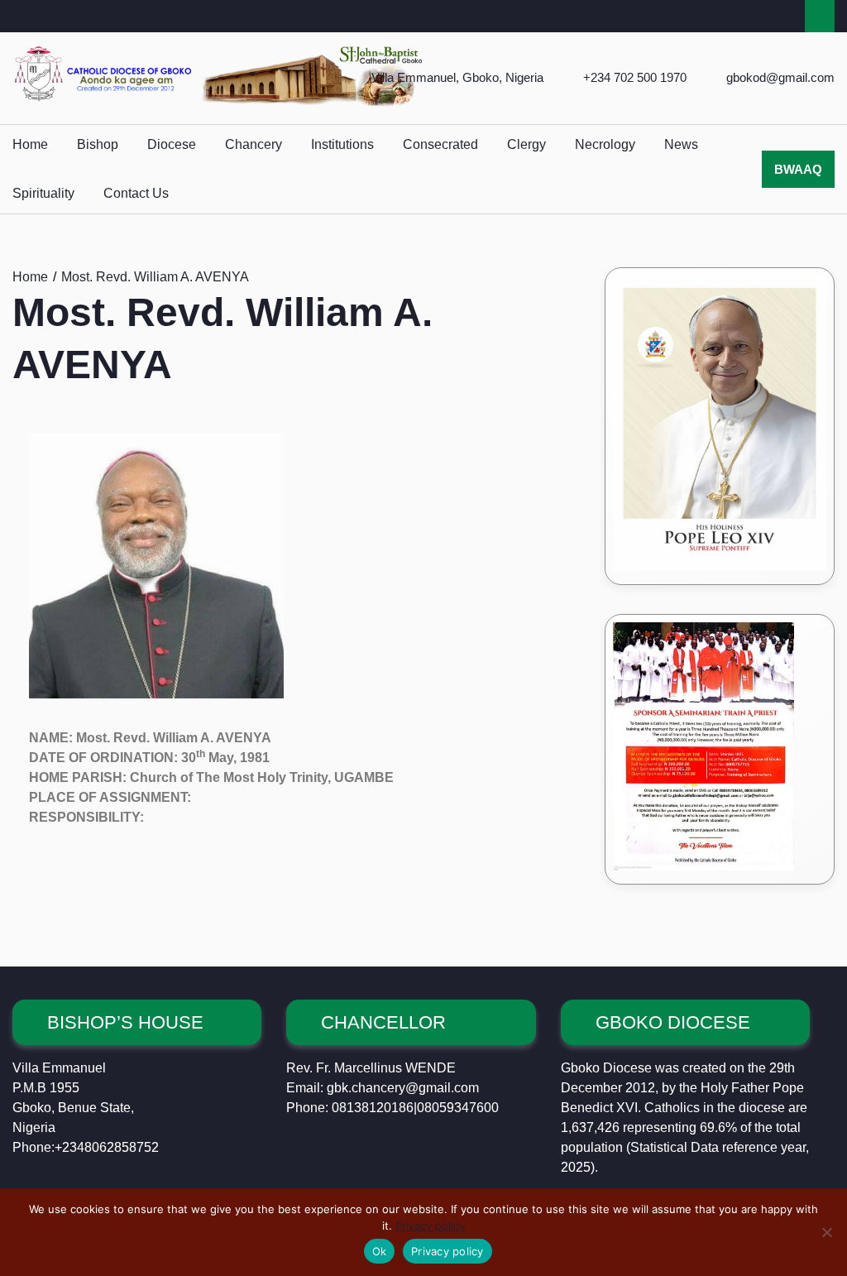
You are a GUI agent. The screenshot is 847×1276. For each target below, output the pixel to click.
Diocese (171, 144)
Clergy (526, 144)
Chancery (253, 144)
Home (30, 144)
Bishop (97, 144)
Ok (379, 1251)
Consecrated (440, 144)
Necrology (605, 144)
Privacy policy (430, 1225)
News (681, 144)
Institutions (342, 144)
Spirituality (43, 193)
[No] (826, 1232)
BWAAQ (798, 169)
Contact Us (136, 193)
